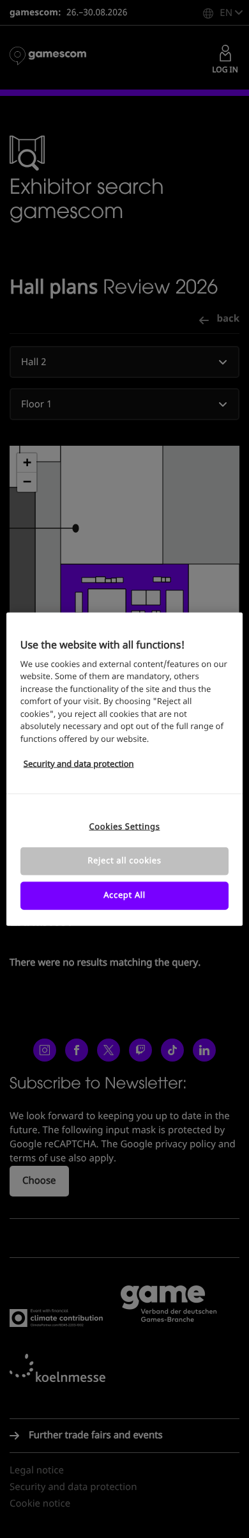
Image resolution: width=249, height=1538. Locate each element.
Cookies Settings (124, 826)
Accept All (124, 896)
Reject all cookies (124, 860)
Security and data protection (79, 764)
